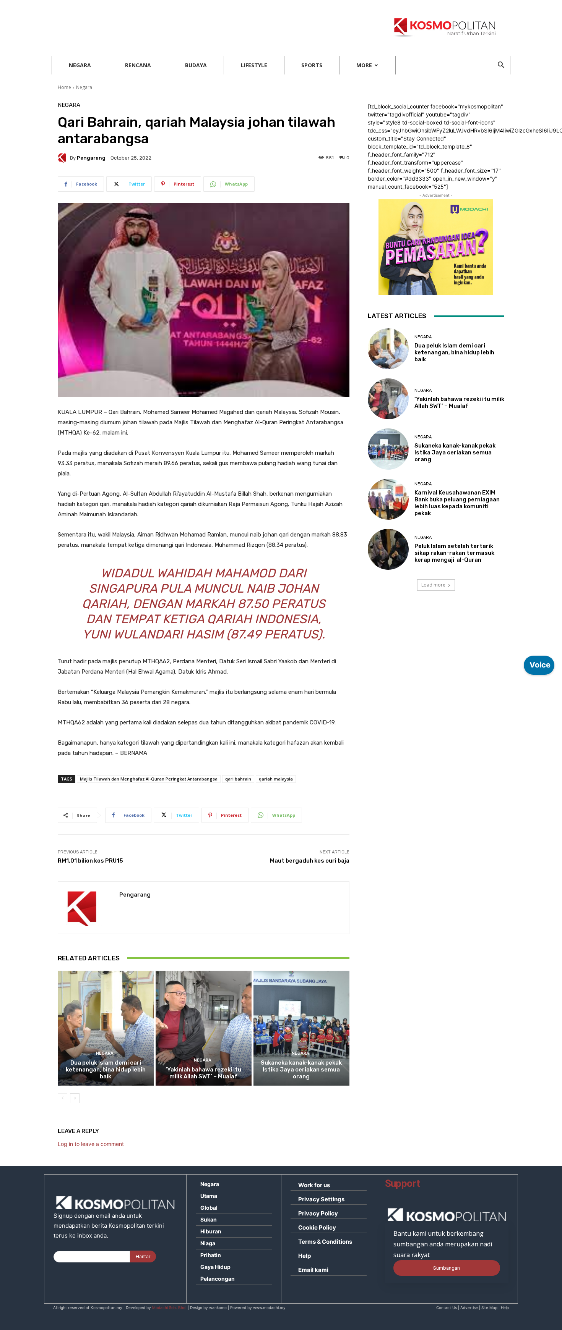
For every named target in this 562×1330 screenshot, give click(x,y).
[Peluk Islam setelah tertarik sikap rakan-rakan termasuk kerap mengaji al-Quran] (388, 549)
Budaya (196, 65)
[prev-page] (62, 1098)
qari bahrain (238, 779)
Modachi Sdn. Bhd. (169, 1307)
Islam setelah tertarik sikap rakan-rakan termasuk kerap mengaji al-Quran (454, 553)
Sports (311, 65)
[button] (501, 65)
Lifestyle (254, 65)
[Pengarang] (64, 158)
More (364, 65)
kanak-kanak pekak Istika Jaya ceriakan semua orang (301, 1069)
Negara (80, 65)
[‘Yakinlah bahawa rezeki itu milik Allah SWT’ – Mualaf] (204, 1028)
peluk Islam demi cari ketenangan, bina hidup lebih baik (106, 1069)
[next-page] (75, 1098)
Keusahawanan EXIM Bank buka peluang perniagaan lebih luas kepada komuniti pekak (457, 503)
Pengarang (91, 157)
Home (64, 87)
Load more (433, 585)
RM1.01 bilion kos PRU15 (90, 860)
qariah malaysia (276, 779)
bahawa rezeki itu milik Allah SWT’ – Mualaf (203, 1073)
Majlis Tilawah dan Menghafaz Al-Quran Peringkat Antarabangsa (149, 779)
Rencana (138, 65)
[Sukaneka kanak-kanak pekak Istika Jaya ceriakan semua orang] (301, 1028)
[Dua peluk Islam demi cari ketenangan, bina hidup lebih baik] (106, 1028)
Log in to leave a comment (91, 1144)
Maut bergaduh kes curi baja (309, 860)
